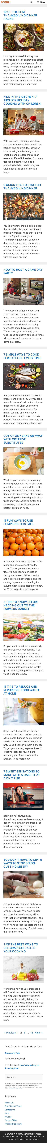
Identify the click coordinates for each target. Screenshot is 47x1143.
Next (39, 1032)
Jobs (7, 1113)
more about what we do (15, 1088)
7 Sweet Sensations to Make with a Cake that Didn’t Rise (21, 775)
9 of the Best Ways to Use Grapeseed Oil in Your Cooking (20, 948)
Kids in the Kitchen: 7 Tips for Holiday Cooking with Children (22, 100)
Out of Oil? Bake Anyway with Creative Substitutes (23, 439)
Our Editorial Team (13, 1106)
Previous (9, 1032)
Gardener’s (10, 1053)
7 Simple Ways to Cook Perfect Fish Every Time (22, 356)
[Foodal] (6, 2)
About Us (9, 1103)
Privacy (8, 1117)
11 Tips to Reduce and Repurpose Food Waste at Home (21, 690)
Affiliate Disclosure (13, 1124)
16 (32, 1032)
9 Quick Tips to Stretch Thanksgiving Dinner (22, 186)
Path (17, 1053)
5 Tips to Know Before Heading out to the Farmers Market (20, 605)
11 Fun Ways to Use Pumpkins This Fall (18, 522)
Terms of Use (11, 1120)
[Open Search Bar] (31, 2)
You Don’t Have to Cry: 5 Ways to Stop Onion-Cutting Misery (22, 863)
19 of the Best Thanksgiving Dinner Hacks (20, 15)
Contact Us (10, 1110)
